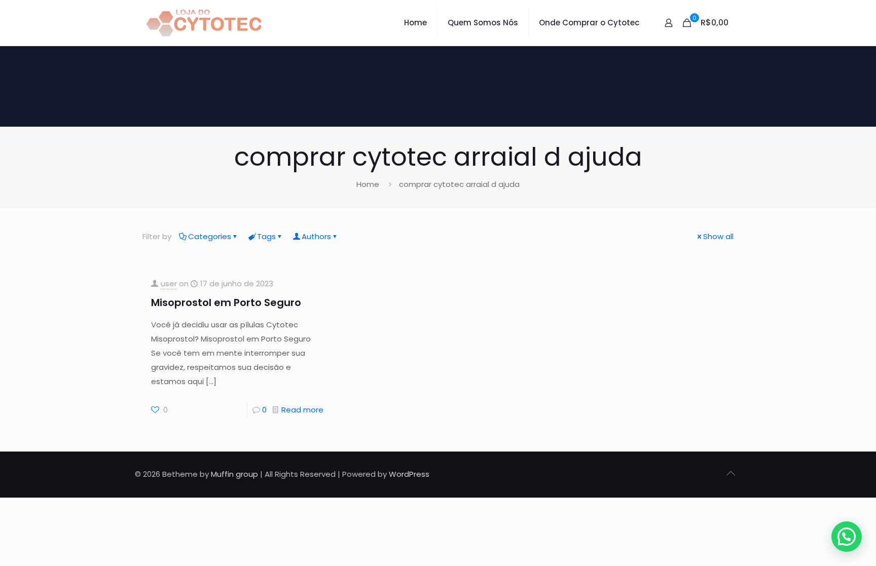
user (169, 283)
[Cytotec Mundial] (204, 23)
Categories (209, 236)
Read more (302, 409)
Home (367, 184)
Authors (316, 236)
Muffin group (234, 474)
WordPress (409, 474)
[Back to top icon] (730, 473)
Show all (718, 236)
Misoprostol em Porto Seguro (226, 302)
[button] (846, 536)
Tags (266, 236)
